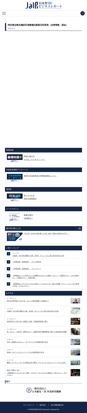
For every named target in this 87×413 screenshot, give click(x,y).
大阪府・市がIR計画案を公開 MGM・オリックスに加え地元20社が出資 (38, 256)
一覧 (79, 228)
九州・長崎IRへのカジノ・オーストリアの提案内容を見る (27, 342)
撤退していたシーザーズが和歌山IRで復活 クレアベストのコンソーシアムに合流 (36, 362)
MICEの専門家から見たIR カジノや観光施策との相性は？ (28, 301)
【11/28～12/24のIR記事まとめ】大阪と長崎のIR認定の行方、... (47, 233)
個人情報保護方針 (57, 405)
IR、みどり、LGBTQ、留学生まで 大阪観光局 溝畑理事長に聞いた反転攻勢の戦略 (37, 332)
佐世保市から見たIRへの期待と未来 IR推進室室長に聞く (27, 321)
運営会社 (43, 405)
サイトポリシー (28, 405)
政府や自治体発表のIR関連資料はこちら (40, 176)
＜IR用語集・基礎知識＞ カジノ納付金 (26, 262)
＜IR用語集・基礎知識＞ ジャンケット (26, 269)
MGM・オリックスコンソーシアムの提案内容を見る (25, 352)
